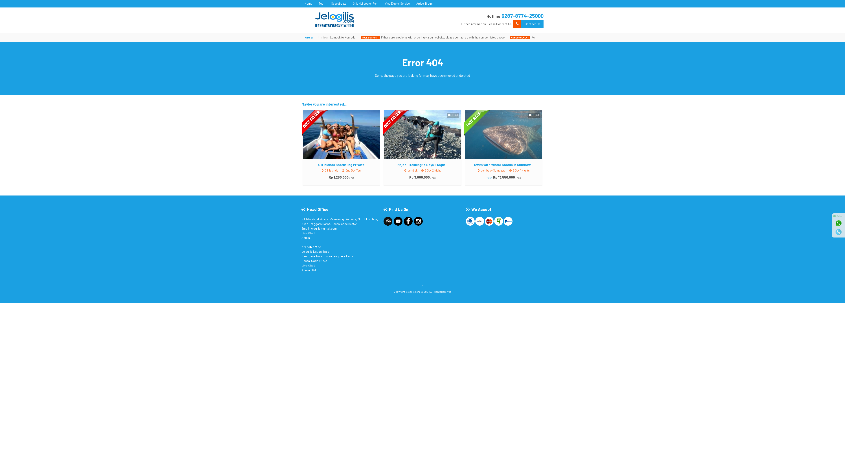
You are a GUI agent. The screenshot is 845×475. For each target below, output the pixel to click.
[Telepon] (838, 232)
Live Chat (308, 233)
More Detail (345, 134)
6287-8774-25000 (522, 16)
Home (308, 3)
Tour (322, 3)
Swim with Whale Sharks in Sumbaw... (503, 165)
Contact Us (532, 24)
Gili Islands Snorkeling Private (341, 165)
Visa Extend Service (397, 3)
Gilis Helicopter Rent (365, 3)
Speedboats (338, 3)
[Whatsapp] (838, 223)
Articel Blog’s (424, 3)
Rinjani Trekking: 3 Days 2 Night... (422, 165)
